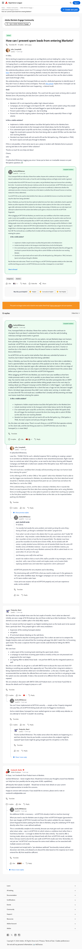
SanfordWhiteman (19, 171)
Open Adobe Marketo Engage (19, 24)
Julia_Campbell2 (16, 49)
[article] (40, 382)
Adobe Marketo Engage (26, 7)
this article (49, 84)
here (7, 72)
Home (3, 7)
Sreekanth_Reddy (16, 770)
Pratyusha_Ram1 (16, 610)
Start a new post (55, 305)
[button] (70, 10)
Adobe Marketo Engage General (10, 9)
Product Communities (12, 7)
